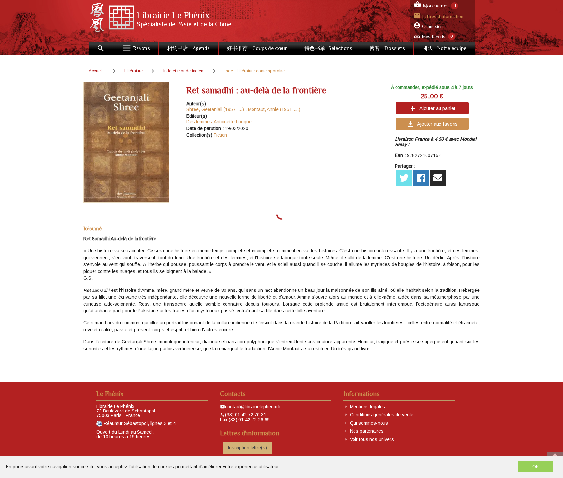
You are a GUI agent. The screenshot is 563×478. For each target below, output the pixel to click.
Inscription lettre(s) (247, 447)
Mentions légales (367, 406)
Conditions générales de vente (381, 414)
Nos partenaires (366, 431)
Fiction (220, 135)
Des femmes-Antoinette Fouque (219, 121)
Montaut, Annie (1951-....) (274, 109)
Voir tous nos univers (372, 439)
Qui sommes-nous (369, 423)
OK (535, 466)
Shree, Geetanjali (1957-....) (215, 109)
